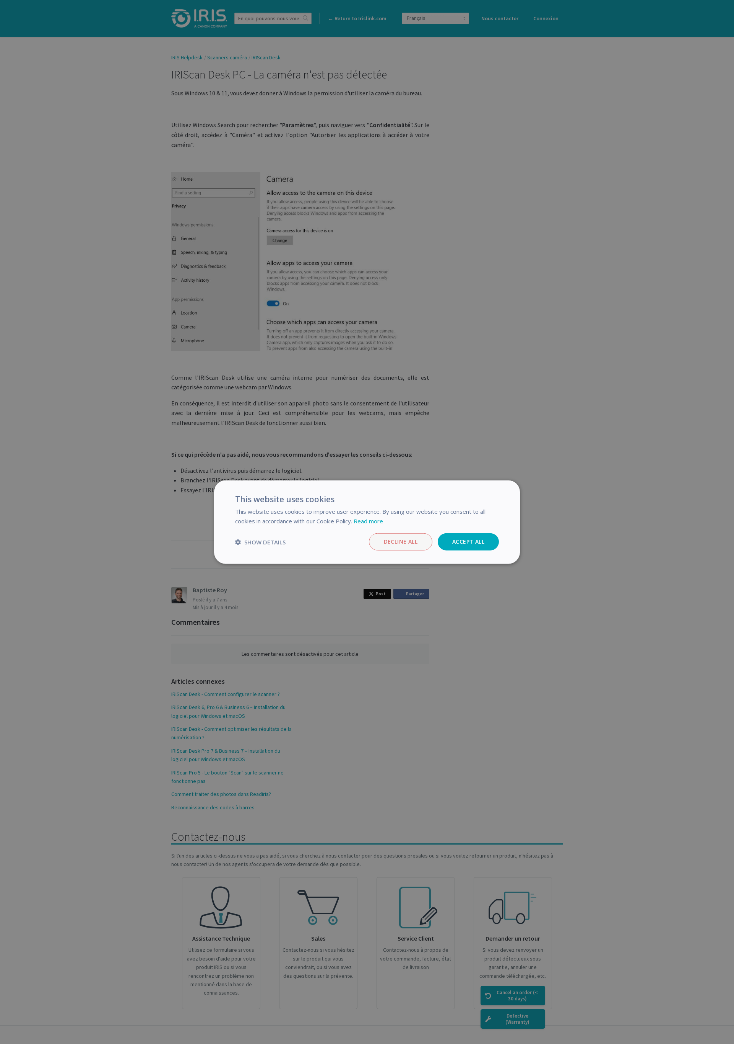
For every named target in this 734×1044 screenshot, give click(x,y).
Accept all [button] (468, 541)
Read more (368, 520)
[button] (260, 541)
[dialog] (367, 522)
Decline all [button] (400, 541)
